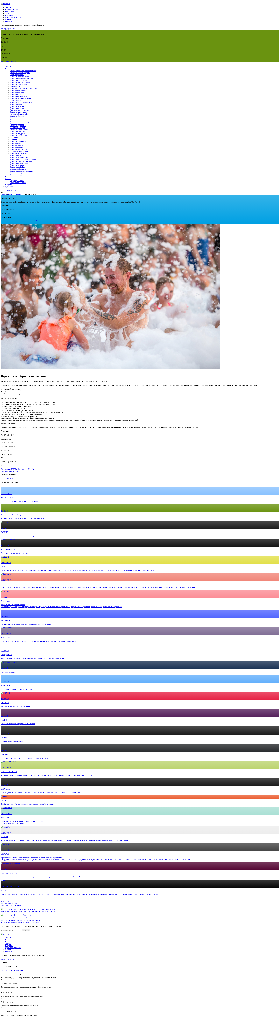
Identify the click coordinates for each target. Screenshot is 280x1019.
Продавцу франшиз (17, 181)
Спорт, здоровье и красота (19, 110)
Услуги (7, 13)
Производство (15, 86)
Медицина (14, 139)
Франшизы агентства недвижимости (23, 122)
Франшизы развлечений (19, 163)
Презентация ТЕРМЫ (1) (10, 469)
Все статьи (5, 901)
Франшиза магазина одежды (20, 82)
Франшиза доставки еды (19, 149)
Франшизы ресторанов (18, 90)
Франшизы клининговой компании (23, 159)
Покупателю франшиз (18, 183)
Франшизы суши (16, 104)
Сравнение (9, 187)
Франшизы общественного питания (23, 71)
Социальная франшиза (18, 169)
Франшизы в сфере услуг (19, 96)
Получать (25, 930)
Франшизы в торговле (18, 173)
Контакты (9, 21)
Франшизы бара (16, 143)
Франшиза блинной (17, 116)
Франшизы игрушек (17, 92)
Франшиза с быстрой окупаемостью (23, 88)
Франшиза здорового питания (21, 161)
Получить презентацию (26, 221)
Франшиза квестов (17, 165)
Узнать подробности (8, 61)
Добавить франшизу (8, 190)
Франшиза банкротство (18, 153)
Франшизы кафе (16, 155)
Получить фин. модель (9, 221)
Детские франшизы (17, 124)
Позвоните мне (41, 221)
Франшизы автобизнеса (18, 81)
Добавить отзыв (7, 478)
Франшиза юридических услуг (21, 102)
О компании (9, 19)
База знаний (9, 11)
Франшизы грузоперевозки (20, 108)
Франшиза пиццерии (17, 175)
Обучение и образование (19, 151)
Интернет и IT (15, 137)
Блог (7, 177)
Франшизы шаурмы (17, 118)
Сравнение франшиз (13, 17)
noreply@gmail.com (8, 29)
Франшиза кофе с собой (18, 84)
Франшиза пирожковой (18, 112)
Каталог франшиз (11, 9)
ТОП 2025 (9, 7)
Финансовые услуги (17, 128)
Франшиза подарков (17, 134)
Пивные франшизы (17, 75)
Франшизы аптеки (16, 94)
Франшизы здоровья (17, 132)
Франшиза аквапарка (17, 120)
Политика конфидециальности (12, 970)
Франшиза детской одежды (20, 77)
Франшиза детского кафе (19, 157)
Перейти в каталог (8, 486)
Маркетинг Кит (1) (27, 469)
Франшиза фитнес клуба (19, 135)
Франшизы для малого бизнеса (21, 79)
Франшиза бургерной (18, 126)
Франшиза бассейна (17, 106)
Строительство (15, 100)
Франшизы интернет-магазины (21, 171)
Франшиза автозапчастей (19, 130)
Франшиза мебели (16, 145)
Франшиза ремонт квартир (20, 73)
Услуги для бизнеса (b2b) (19, 114)
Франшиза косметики (18, 141)
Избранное (9, 15)
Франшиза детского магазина (21, 98)
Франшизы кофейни (17, 167)
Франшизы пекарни (17, 147)
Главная (4, 194)
